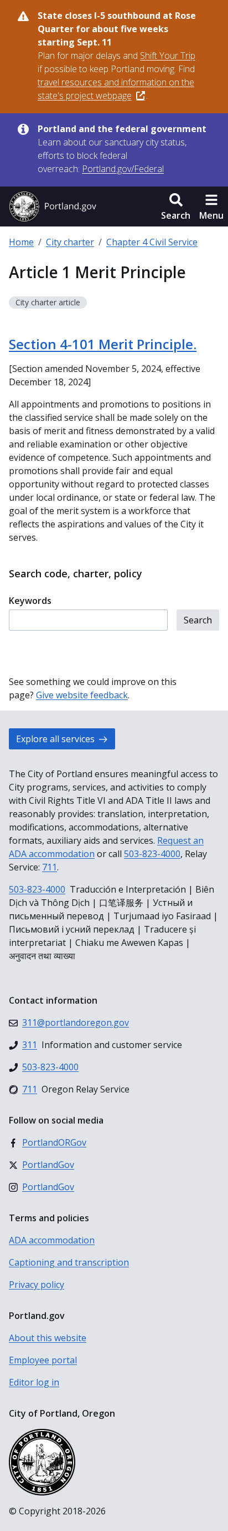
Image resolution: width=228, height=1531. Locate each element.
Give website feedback (82, 695)
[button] (176, 206)
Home (21, 242)
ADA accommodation (52, 1240)
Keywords (30, 601)
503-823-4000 (152, 854)
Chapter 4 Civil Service (152, 242)
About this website (47, 1338)
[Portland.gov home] (52, 206)
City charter (70, 242)
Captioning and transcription (69, 1262)
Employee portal (43, 1360)
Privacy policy (36, 1284)
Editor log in (34, 1382)
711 (49, 867)
